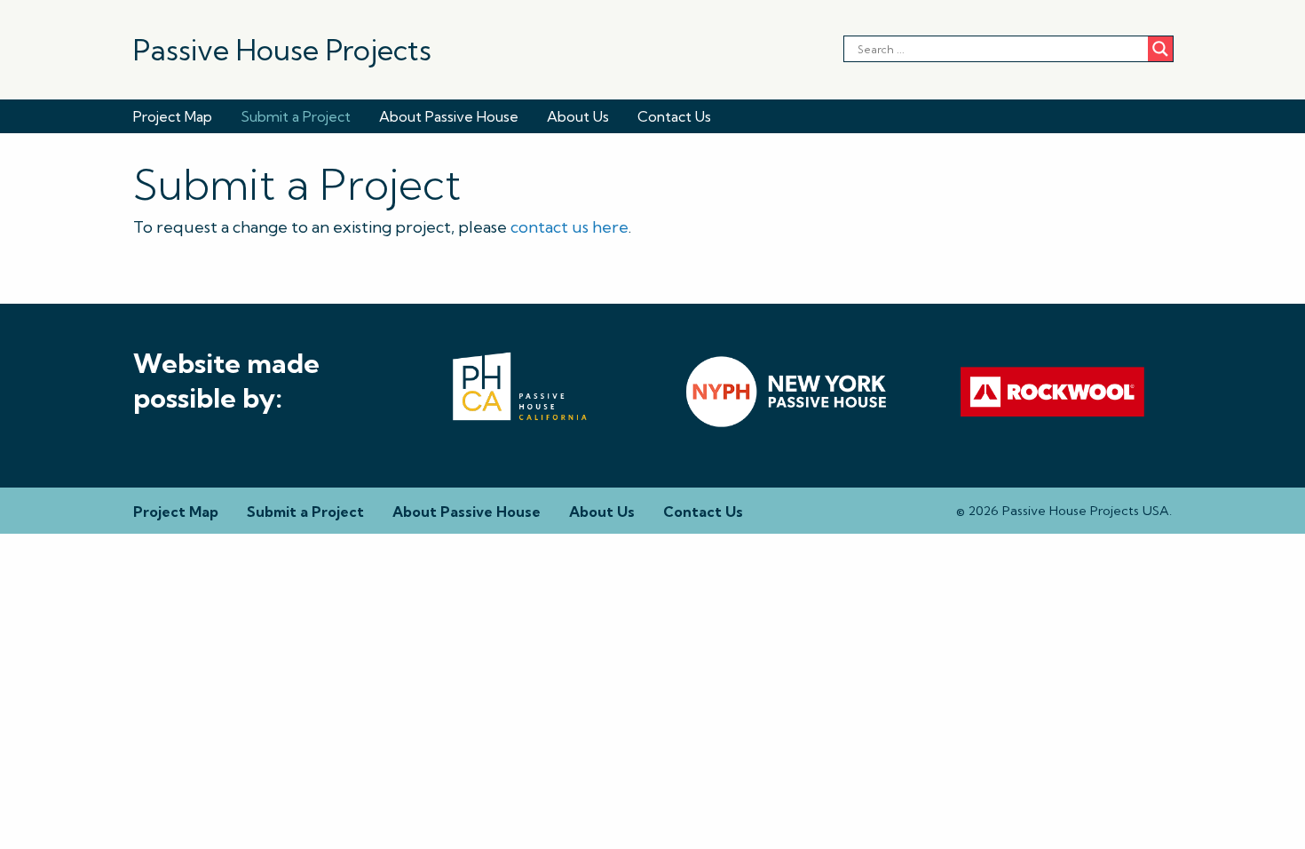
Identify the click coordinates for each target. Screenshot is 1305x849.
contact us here (569, 227)
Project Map (172, 116)
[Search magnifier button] (1160, 48)
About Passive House (448, 116)
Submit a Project (296, 116)
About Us (578, 116)
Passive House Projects (282, 49)
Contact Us (674, 116)
